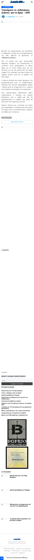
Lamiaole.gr (11, 16)
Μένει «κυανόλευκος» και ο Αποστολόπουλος (15, 410)
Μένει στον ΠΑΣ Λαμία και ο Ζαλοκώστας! (14, 415)
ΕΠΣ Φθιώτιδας (16, 550)
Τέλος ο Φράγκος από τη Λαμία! (11, 393)
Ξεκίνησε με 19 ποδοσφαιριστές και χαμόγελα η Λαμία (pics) (16, 407)
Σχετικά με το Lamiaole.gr (23, 548)
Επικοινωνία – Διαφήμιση (17, 553)
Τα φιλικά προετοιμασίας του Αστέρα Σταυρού (20, 519)
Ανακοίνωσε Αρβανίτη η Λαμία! (11, 401)
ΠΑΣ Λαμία (7, 550)
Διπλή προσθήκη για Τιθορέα (10, 395)
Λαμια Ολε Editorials (9, 548)
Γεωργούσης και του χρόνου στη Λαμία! (13, 413)
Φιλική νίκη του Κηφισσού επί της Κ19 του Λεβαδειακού (14, 398)
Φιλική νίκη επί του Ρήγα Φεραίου (12, 390)
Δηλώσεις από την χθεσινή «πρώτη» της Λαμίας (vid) (16, 404)
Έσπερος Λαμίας (26, 550)
